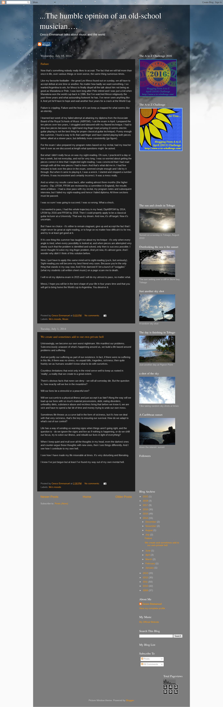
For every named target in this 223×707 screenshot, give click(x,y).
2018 (146, 501)
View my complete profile (152, 608)
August (149, 530)
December (151, 522)
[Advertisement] (163, 177)
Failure (45, 64)
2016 (146, 509)
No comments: (92, 315)
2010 (146, 586)
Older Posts (123, 496)
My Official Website (149, 622)
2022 (146, 496)
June (148, 550)
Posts (146, 659)
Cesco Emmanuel (152, 604)
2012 (146, 577)
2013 (146, 573)
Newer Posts (49, 496)
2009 (146, 590)
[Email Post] (104, 315)
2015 (146, 513)
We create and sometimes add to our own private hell (72, 337)
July (147, 534)
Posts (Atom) (61, 503)
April (148, 555)
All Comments (150, 664)
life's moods (55, 319)
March (149, 559)
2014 (146, 518)
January (149, 568)
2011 (145, 582)
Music (65, 319)
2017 (146, 505)
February (150, 563)
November (151, 526)
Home (87, 496)
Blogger (130, 700)
